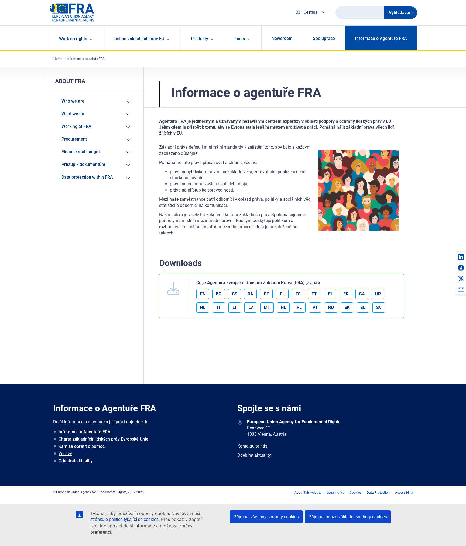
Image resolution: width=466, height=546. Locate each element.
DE (266, 293)
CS (234, 293)
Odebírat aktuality (76, 460)
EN (202, 293)
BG (218, 293)
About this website (307, 492)
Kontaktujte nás (252, 446)
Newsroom (282, 38)
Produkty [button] (199, 38)
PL (299, 307)
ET (314, 293)
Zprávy (65, 453)
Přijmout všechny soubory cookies (266, 516)
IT (219, 307)
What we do (72, 113)
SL (362, 307)
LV (250, 307)
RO (331, 307)
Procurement (74, 139)
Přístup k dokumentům (83, 164)
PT (315, 307)
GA (362, 293)
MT (267, 307)
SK (347, 307)
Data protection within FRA (87, 177)
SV (379, 307)
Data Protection (378, 492)
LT (234, 307)
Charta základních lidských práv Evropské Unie (103, 439)
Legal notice (335, 492)
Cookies (355, 492)
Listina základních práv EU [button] (139, 38)
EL (282, 293)
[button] (461, 256)
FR (345, 293)
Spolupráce (324, 38)
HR (378, 293)
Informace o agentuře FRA (86, 59)
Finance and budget (80, 151)
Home (57, 59)
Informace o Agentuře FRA (381, 38)
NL (283, 307)
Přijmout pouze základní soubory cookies (348, 516)
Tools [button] (240, 38)
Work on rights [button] (73, 38)
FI (330, 293)
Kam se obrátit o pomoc (82, 446)
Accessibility (404, 492)
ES (298, 293)
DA (250, 293)
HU (203, 307)
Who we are (72, 101)
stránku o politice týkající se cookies (124, 519)
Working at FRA (76, 126)
